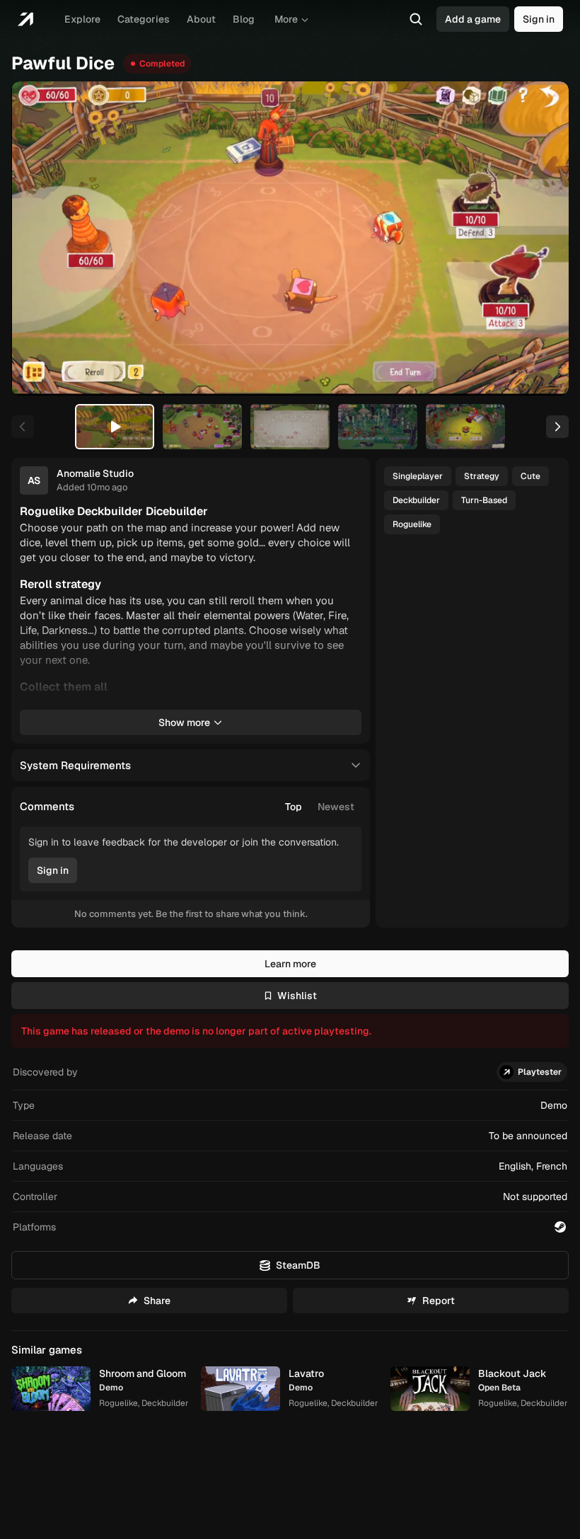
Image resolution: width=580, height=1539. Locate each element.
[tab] (114, 426)
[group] (319, 806)
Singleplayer (418, 476)
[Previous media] (38, 238)
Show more (184, 722)
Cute (530, 476)
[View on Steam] (560, 1227)
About (201, 19)
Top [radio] (293, 806)
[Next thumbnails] (557, 426)
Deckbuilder (416, 500)
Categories (143, 19)
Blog (244, 19)
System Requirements (75, 765)
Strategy (481, 476)
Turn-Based (484, 500)
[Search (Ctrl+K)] (415, 19)
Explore (82, 19)
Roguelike (412, 524)
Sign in (539, 19)
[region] (290, 238)
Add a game (473, 19)
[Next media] (541, 238)
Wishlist (297, 995)
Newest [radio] (336, 806)
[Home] (25, 19)
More (286, 19)
